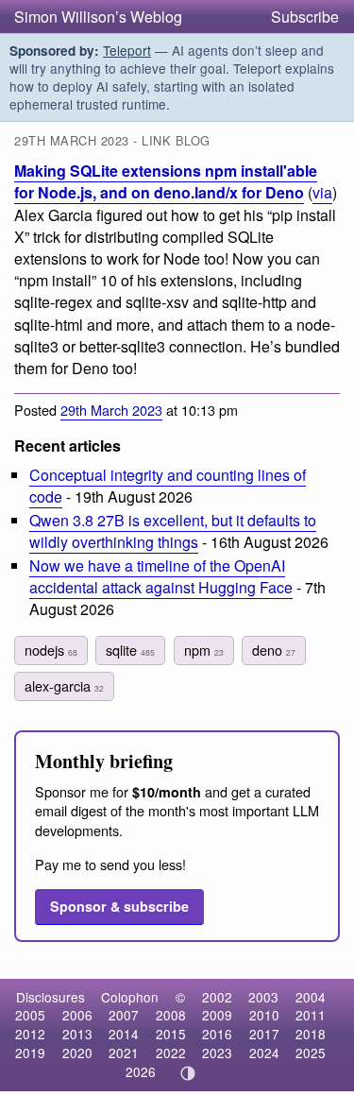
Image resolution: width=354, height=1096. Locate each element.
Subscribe (305, 16)
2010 (264, 1014)
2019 (30, 1052)
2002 (217, 996)
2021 (124, 1052)
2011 (310, 1014)
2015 (171, 1033)
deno (273, 649)
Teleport (127, 50)
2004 (310, 996)
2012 (30, 1033)
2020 (77, 1052)
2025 (310, 1052)
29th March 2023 (111, 410)
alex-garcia (64, 685)
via (322, 192)
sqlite (130, 649)
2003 (263, 996)
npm (204, 649)
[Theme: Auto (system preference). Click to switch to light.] (187, 1073)
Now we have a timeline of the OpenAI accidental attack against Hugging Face (161, 576)
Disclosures (50, 996)
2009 (217, 1014)
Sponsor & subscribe (119, 906)
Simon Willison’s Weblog (98, 16)
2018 (310, 1033)
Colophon (130, 996)
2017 (264, 1033)
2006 (77, 1014)
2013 (77, 1033)
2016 (217, 1033)
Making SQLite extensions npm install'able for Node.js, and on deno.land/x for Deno (165, 181)
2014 (124, 1033)
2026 (141, 1071)
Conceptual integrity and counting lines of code (167, 485)
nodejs (51, 649)
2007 (124, 1014)
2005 (30, 1014)
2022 (171, 1052)
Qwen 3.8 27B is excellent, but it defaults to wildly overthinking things (172, 531)
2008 (171, 1014)
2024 (264, 1052)
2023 (217, 1052)
